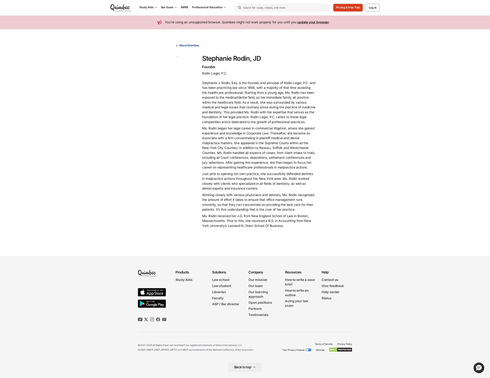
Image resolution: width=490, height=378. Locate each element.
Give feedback (333, 286)
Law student (221, 286)
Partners (255, 309)
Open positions (260, 303)
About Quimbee (189, 45)
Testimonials (258, 315)
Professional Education (207, 7)
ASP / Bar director (225, 304)
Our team (255, 286)
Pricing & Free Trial (348, 7)
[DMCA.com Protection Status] (340, 349)
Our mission (257, 280)
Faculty (218, 298)
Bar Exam (167, 7)
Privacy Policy (344, 344)
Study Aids (146, 7)
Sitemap (320, 350)
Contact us (330, 280)
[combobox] (282, 7)
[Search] (239, 7)
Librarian (219, 292)
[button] (479, 367)
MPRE (184, 7)
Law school (220, 280)
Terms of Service (324, 344)
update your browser (313, 22)
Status (327, 298)
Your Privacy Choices (293, 350)
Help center (331, 292)
